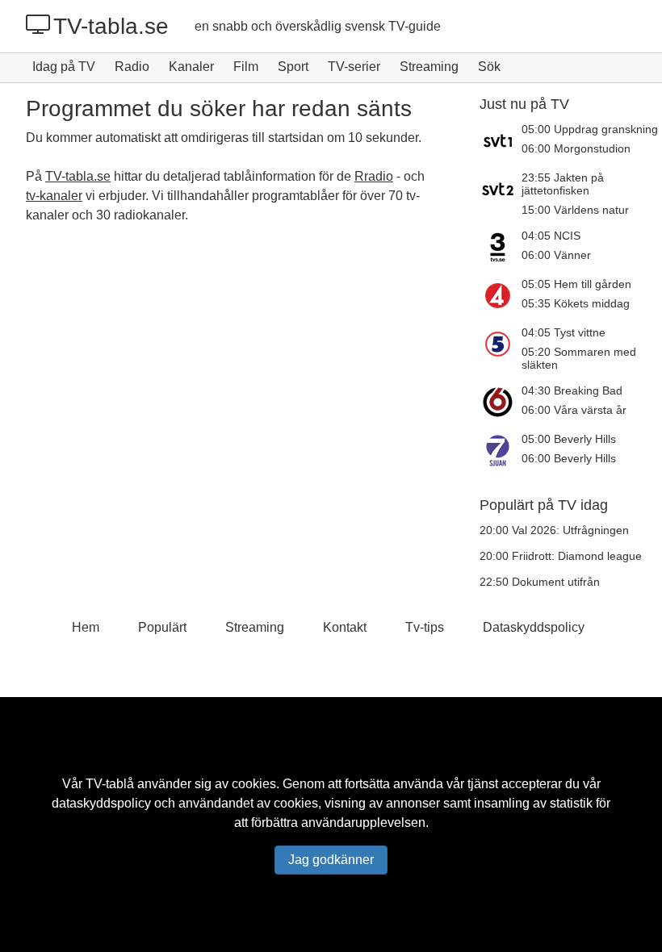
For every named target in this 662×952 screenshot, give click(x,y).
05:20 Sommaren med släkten (579, 358)
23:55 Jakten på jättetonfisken (563, 184)
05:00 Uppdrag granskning (590, 129)
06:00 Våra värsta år (574, 409)
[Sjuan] (501, 450)
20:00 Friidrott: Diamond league (561, 555)
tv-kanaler (54, 196)
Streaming (429, 66)
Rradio (373, 176)
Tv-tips (424, 627)
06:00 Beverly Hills (569, 458)
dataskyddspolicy (101, 803)
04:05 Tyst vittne (563, 332)
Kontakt (345, 627)
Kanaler (191, 66)
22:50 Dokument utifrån (540, 581)
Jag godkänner (331, 859)
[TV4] (501, 295)
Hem (85, 627)
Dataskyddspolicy (533, 627)
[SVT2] (501, 193)
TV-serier (354, 66)
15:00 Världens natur (575, 209)
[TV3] (501, 247)
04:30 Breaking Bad (572, 390)
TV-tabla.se (111, 26)
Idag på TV (63, 66)
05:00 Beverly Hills (569, 438)
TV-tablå (110, 784)
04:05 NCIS (551, 235)
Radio (132, 66)
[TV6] (501, 402)
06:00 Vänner (556, 254)
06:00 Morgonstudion (576, 148)
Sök (489, 66)
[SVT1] (501, 140)
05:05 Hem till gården (576, 284)
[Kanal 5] (501, 348)
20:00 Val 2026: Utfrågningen (554, 530)
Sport (293, 66)
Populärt (162, 627)
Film (245, 66)
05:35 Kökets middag (576, 303)
